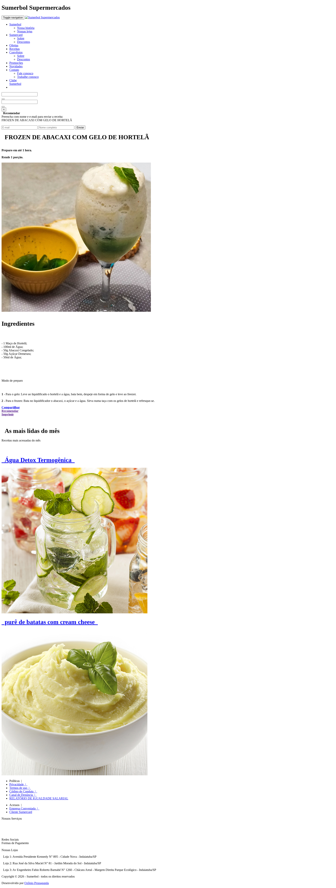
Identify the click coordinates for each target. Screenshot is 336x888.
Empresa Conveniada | (24, 808)
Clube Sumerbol (15, 82)
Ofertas (13, 45)
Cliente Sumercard (20, 812)
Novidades (16, 66)
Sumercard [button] (16, 35)
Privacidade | (18, 784)
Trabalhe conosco (28, 76)
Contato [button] (14, 69)
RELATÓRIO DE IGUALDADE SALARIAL (38, 798)
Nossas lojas (24, 31)
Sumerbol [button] (15, 24)
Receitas (14, 48)
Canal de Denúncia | (23, 795)
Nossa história (25, 28)
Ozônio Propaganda (36, 883)
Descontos (23, 42)
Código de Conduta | (23, 791)
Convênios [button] (16, 52)
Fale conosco (25, 73)
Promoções (16, 62)
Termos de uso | (20, 788)
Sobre (20, 38)
